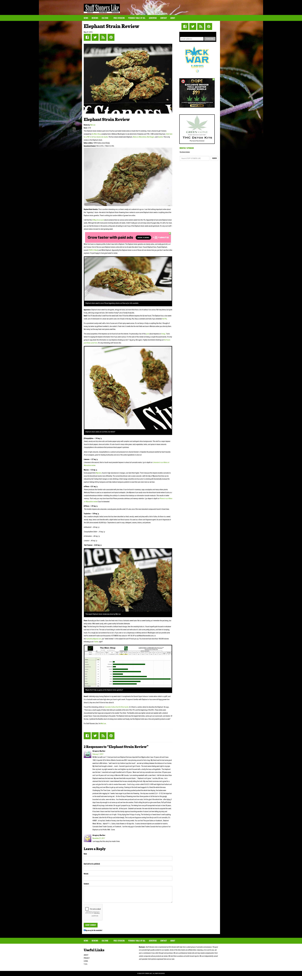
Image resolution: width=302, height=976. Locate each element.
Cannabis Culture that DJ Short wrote (116, 707)
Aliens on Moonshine (139, 137)
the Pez (164, 319)
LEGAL (86, 961)
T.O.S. (86, 964)
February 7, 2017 (97, 754)
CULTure (105, 18)
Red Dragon (150, 137)
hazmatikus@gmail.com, (94, 639)
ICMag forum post (98, 220)
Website (86, 874)
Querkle (160, 137)
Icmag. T (164, 334)
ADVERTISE (153, 18)
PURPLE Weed (93, 250)
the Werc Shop (96, 134)
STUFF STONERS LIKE (102, 8)
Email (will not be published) (92, 864)
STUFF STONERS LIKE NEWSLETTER (197, 34)
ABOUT (86, 955)
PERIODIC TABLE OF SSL (136, 18)
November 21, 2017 (98, 838)
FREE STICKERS (119, 18)
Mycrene (98, 473)
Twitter (95, 37)
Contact (163, 18)
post (147, 334)
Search (214, 158)
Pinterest (110, 37)
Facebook (87, 37)
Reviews (95, 18)
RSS (103, 37)
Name (85, 854)
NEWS (86, 18)
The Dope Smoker (185, 152)
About (172, 18)
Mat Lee (92, 125)
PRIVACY (87, 958)
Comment (86, 884)
